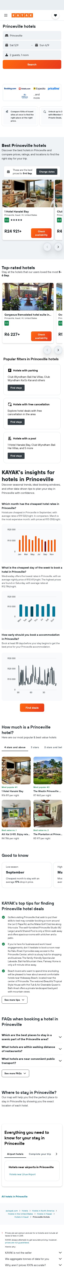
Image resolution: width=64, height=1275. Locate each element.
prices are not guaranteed (17, 1242)
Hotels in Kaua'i (22, 1217)
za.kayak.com (12, 1210)
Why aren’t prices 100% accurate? (25, 1265)
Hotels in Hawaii (44, 1213)
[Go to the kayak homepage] (22, 15)
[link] (16, 388)
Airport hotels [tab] (15, 1154)
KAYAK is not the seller (18, 1252)
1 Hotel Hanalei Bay (16, 211)
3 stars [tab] (35, 747)
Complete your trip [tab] (40, 1154)
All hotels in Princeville (14, 1196)
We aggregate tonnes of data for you (27, 1259)
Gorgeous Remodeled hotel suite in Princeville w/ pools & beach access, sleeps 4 (28, 314)
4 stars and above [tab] (14, 747)
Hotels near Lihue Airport (22, 1174)
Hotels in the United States (20, 1213)
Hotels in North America (43, 1210)
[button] (6, 15)
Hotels (25, 1210)
